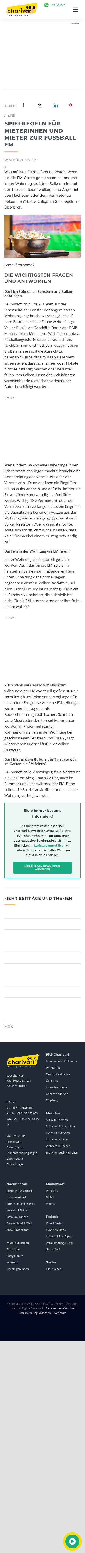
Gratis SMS (53, 1249)
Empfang (52, 1100)
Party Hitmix (15, 1256)
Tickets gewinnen (18, 1269)
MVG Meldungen (17, 1217)
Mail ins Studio (16, 1136)
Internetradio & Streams (61, 1061)
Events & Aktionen (58, 1074)
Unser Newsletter (57, 1087)
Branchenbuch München (62, 1152)
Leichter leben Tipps (59, 1236)
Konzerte (12, 1262)
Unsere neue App (57, 1094)
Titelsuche (13, 1249)
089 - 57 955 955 (27, 1113)
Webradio (60, 1313)
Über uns (52, 1081)
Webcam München (58, 1146)
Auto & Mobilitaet (18, 1230)
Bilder (49, 1197)
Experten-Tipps (56, 1230)
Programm (53, 1068)
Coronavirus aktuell (19, 1191)
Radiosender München (60, 1308)
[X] (39, 105)
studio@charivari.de (19, 1108)
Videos (50, 1204)
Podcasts (52, 1191)
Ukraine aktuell (16, 1197)
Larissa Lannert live (48, 845)
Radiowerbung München (35, 1313)
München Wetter (57, 1139)
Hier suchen (53, 1269)
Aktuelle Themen (57, 1120)
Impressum (14, 1142)
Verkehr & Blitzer (17, 1210)
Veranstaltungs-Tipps (59, 1243)
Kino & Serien (54, 1223)
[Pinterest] (70, 105)
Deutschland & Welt (19, 1223)
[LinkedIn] (55, 105)
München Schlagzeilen (60, 1126)
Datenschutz (15, 1147)
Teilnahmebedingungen (22, 1153)
